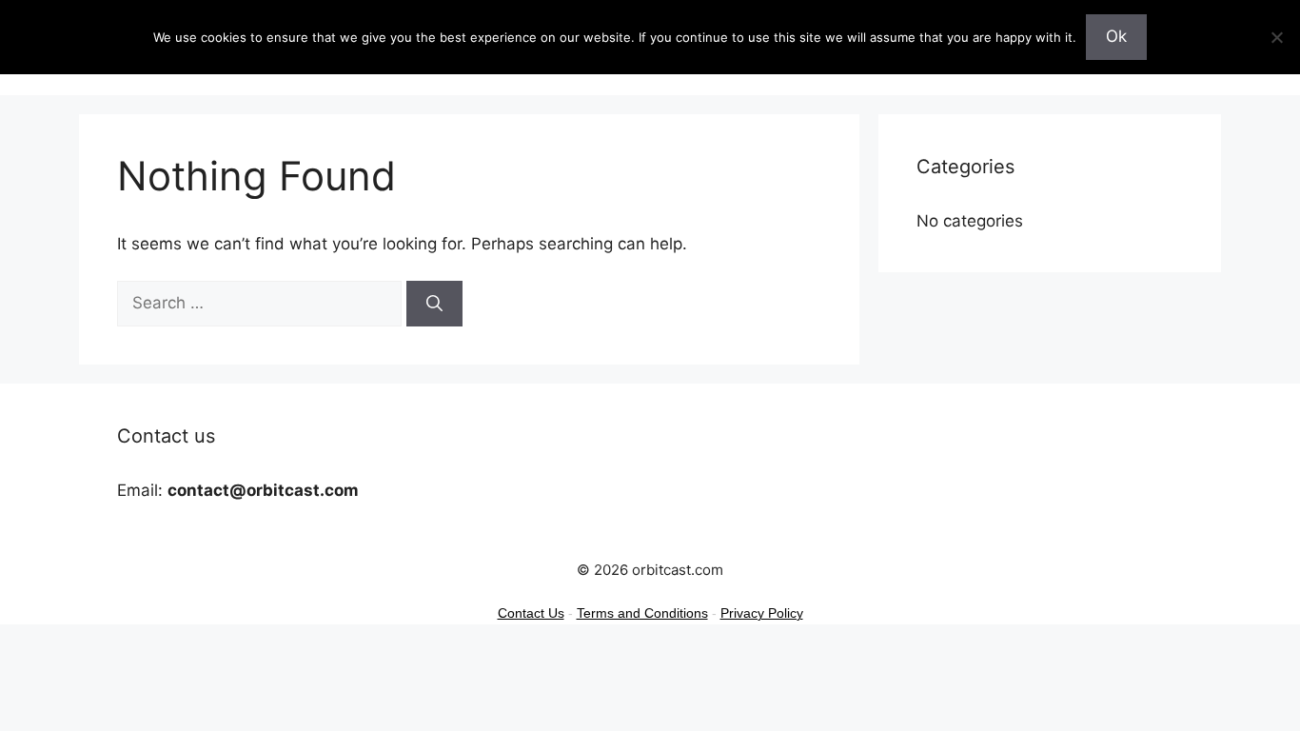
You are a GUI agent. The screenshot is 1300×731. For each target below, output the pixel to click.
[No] (1276, 37)
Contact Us (531, 613)
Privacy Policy (761, 613)
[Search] (434, 303)
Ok (1116, 36)
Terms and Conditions (642, 613)
